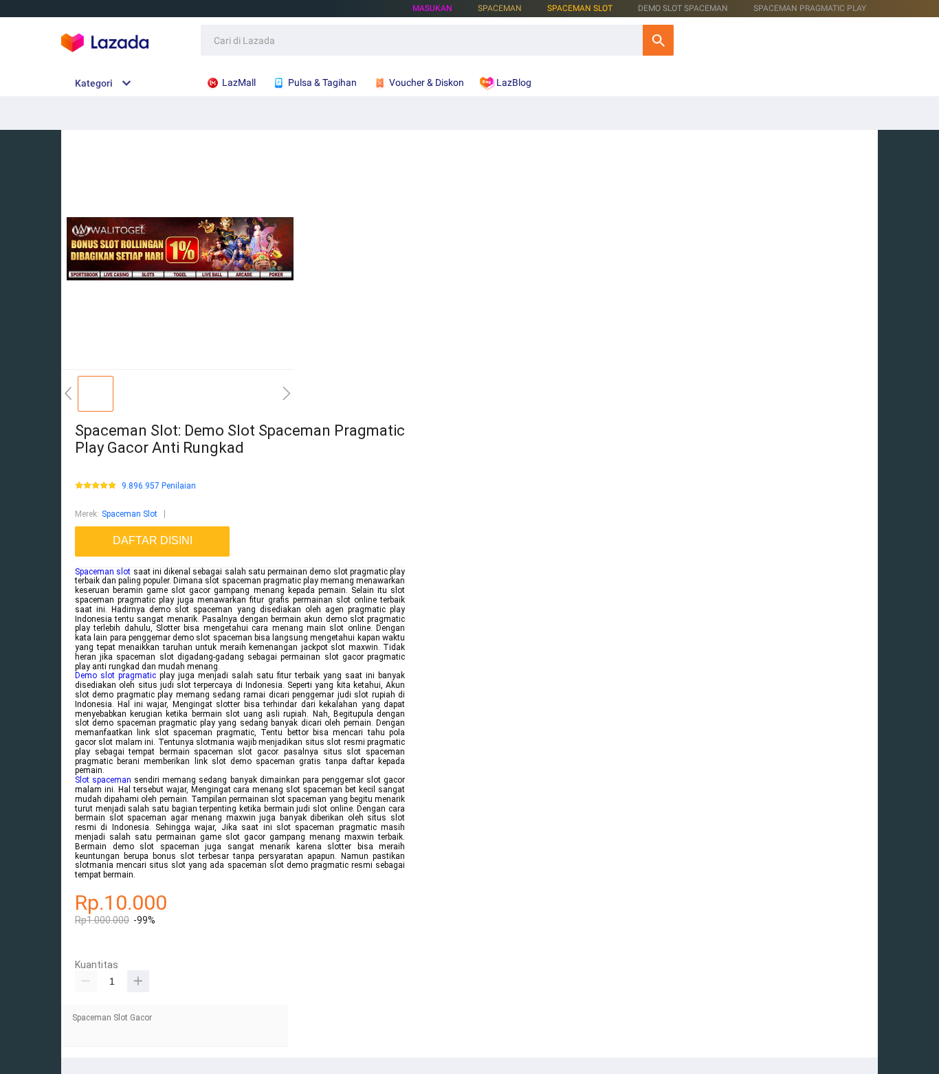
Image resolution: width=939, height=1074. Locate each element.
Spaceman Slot (579, 8)
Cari (658, 40)
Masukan (432, 8)
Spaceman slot (103, 572)
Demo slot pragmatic (115, 675)
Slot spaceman (103, 780)
